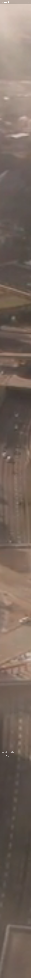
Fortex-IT (5, 2)
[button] (29, 2)
